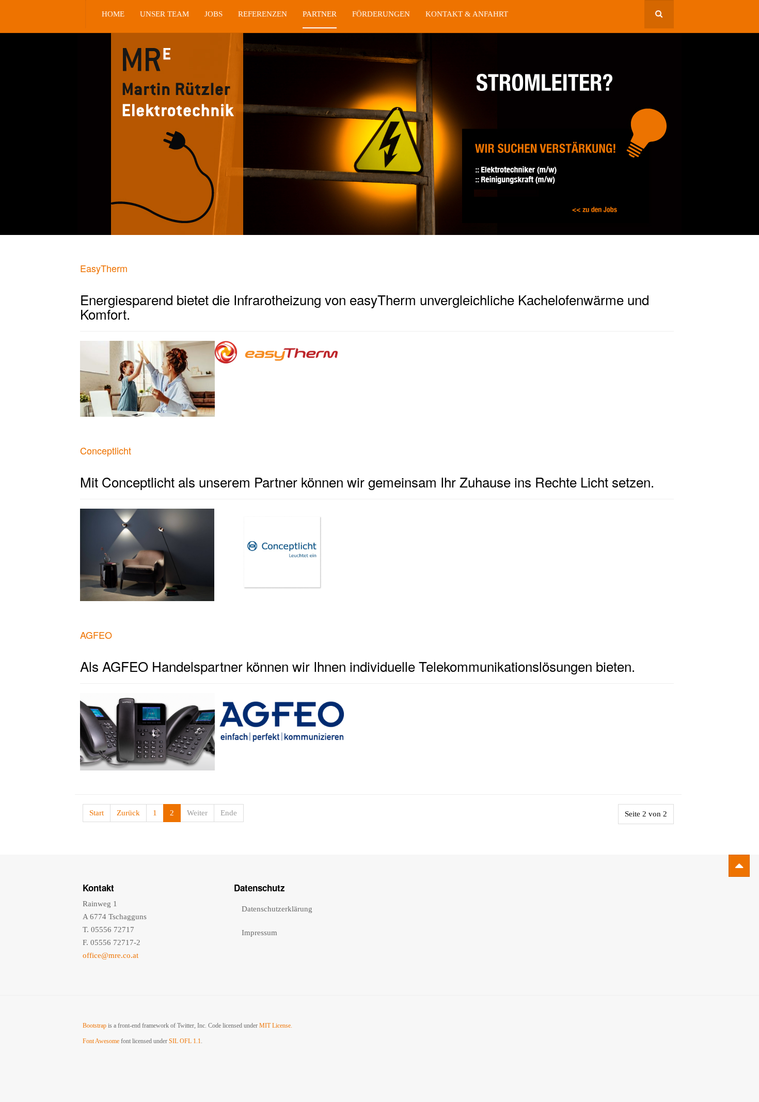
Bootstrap (94, 1025)
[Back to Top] (739, 866)
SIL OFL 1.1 (185, 1041)
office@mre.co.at (110, 955)
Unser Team (164, 14)
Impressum (259, 932)
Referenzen (262, 14)
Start (96, 813)
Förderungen (381, 14)
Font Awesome (101, 1041)
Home (113, 14)
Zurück (128, 813)
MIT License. (275, 1025)
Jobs (213, 14)
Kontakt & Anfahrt (466, 14)
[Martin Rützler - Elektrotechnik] (85, 14)
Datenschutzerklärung (277, 909)
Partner (320, 14)
